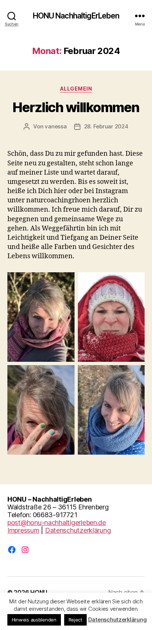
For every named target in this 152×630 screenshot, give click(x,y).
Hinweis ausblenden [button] (34, 620)
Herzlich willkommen (76, 107)
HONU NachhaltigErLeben (76, 16)
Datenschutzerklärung (78, 530)
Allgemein (76, 88)
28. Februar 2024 (106, 126)
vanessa (55, 126)
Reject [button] (75, 620)
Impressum (23, 530)
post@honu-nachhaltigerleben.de (56, 522)
